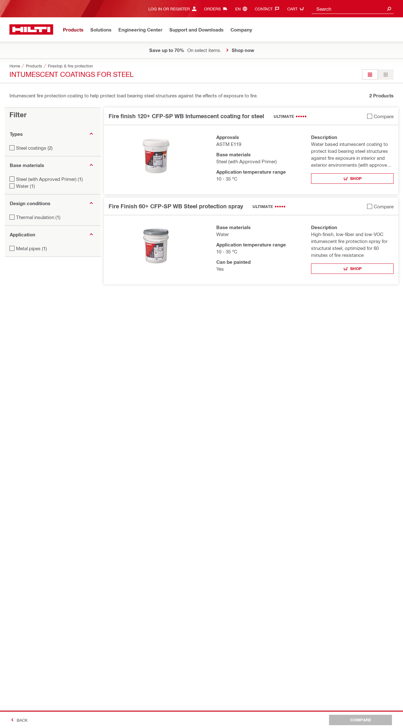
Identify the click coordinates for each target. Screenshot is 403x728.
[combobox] (353, 8)
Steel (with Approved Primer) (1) (49, 179)
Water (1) (25, 186)
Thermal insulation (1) (38, 217)
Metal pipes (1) (31, 248)
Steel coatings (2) (34, 148)
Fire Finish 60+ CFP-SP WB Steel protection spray (176, 206)
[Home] (31, 29)
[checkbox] (380, 116)
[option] (370, 74)
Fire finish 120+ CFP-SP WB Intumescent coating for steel (186, 116)
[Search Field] (389, 8)
